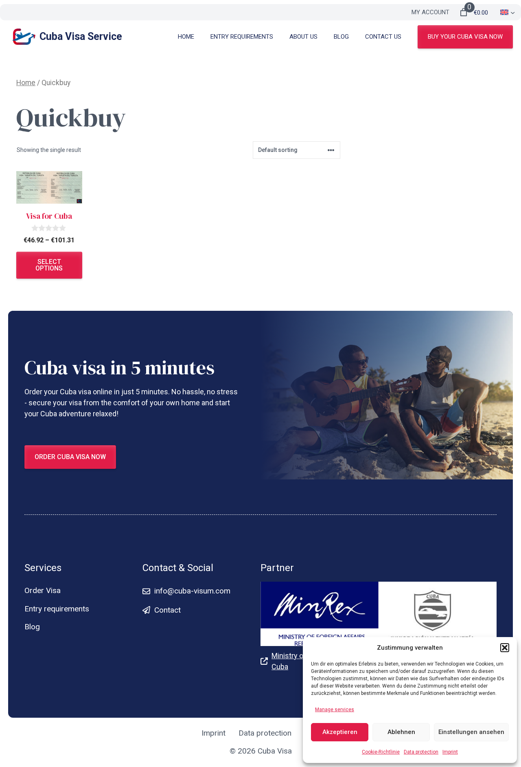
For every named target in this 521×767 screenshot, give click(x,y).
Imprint (450, 752)
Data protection (421, 752)
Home (186, 36)
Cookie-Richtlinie (381, 752)
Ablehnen (401, 732)
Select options (49, 265)
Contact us (383, 36)
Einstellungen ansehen (471, 732)
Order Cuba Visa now (70, 457)
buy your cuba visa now (465, 36)
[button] (505, 648)
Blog (341, 36)
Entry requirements (241, 36)
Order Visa (42, 590)
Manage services (334, 709)
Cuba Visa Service (80, 36)
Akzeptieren (339, 732)
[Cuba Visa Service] (23, 36)
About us (303, 36)
